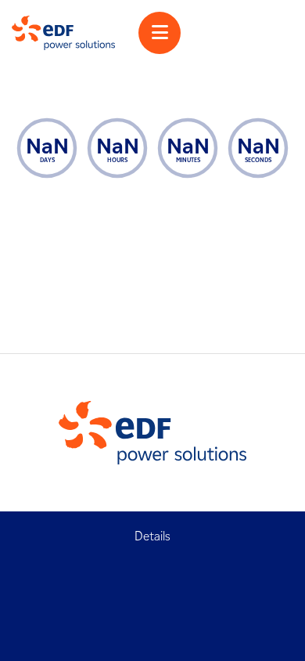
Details (152, 536)
